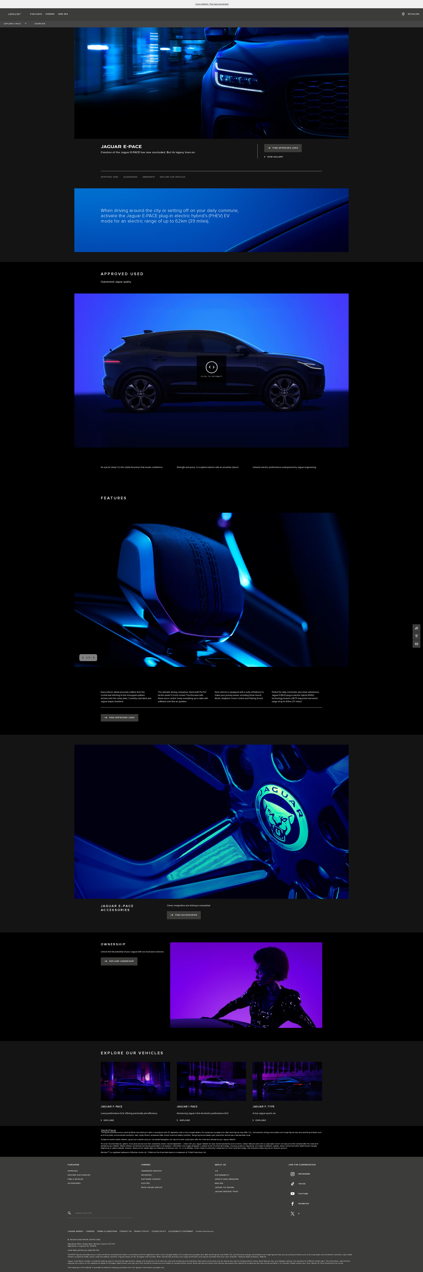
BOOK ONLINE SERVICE (151, 1187)
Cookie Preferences (205, 1231)
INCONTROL (146, 1175)
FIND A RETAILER (75, 1179)
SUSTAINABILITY (222, 1175)
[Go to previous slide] (80, 589)
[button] (36, 14)
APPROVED (73, 1171)
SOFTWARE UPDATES (151, 1179)
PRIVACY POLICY (141, 1231)
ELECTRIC (145, 1183)
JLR (216, 1171)
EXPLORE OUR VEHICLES (79, 1175)
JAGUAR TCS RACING (224, 1187)
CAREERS (90, 1231)
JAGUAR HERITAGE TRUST (226, 1192)
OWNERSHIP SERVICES (151, 1171)
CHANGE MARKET (76, 1231)
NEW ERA (219, 1183)
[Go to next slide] (342, 589)
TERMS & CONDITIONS (107, 1231)
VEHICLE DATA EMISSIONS (227, 1179)
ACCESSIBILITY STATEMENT (181, 1231)
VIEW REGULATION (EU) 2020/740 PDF (83, 1250)
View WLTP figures (108, 1130)
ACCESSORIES (74, 1183)
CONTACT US (126, 1231)
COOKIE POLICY (159, 1231)
